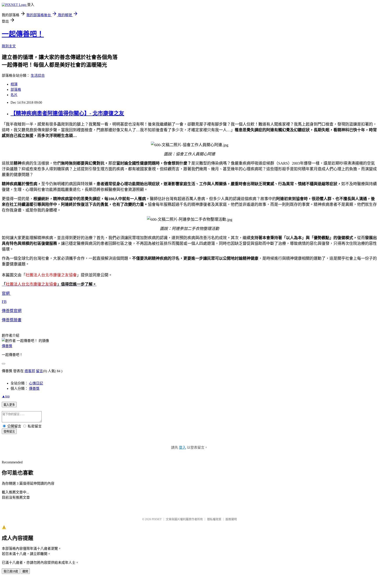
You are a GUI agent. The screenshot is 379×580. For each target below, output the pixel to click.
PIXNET (157, 519)
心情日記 (36, 383)
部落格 (16, 89)
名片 (14, 95)
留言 (39, 371)
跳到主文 (9, 46)
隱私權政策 (214, 519)
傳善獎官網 (11, 311)
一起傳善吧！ (23, 34)
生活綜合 (38, 75)
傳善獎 (7, 346)
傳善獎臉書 (11, 320)
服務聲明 (231, 519)
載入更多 (9, 404)
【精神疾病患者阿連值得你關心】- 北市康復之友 (67, 113)
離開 (25, 571)
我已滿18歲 (11, 571)
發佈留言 (9, 431)
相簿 (14, 84)
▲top (6, 396)
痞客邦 (30, 371)
